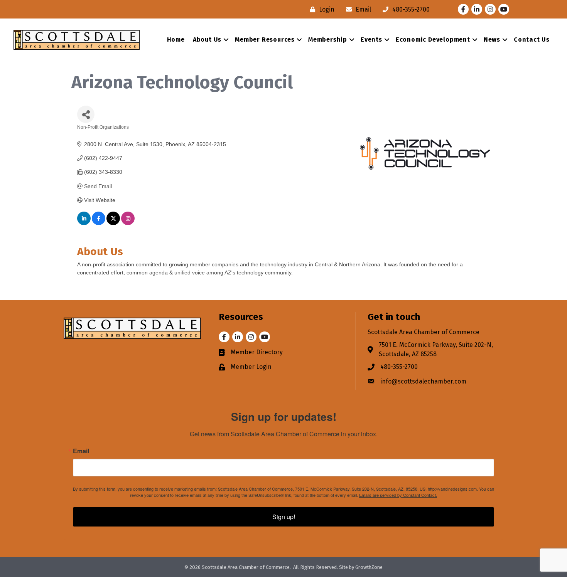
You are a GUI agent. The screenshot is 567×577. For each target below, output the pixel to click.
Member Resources (265, 39)
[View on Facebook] (98, 223)
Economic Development (433, 39)
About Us (207, 39)
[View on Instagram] (128, 223)
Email (81, 451)
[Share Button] (85, 114)
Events (371, 39)
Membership (327, 39)
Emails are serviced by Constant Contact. (398, 495)
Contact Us (532, 39)
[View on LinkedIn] (84, 223)
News (492, 39)
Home (176, 39)
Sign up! (283, 516)
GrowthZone (369, 567)
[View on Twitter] (113, 223)
